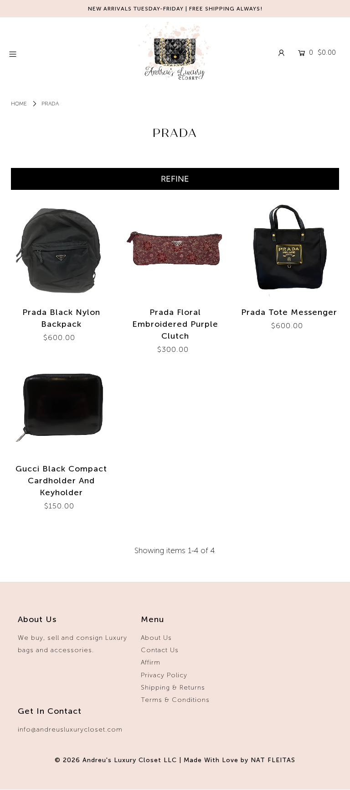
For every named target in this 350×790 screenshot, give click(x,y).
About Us (156, 638)
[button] (175, 179)
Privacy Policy (164, 675)
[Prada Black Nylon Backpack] (61, 249)
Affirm (150, 662)
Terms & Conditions (175, 700)
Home (19, 103)
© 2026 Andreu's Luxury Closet (108, 760)
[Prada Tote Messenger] (289, 249)
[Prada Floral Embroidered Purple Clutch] (175, 249)
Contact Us (160, 650)
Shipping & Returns (173, 687)
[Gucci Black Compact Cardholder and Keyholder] (61, 406)
